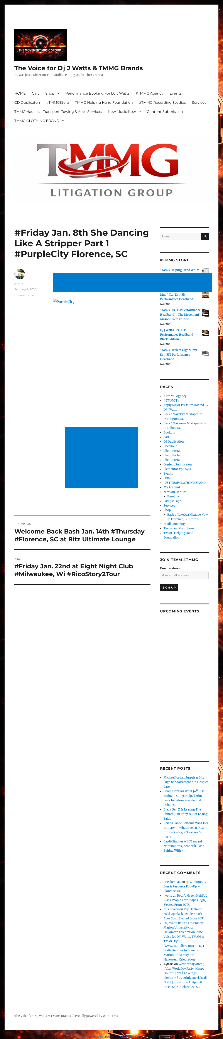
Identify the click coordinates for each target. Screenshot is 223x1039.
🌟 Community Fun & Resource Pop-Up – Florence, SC (185, 886)
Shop (49, 93)
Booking (169, 432)
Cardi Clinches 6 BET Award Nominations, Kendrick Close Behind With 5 (184, 846)
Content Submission (165, 112)
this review (171, 909)
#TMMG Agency (149, 93)
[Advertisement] (133, 283)
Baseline (173, 496)
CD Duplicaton (27, 102)
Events (175, 93)
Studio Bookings (175, 524)
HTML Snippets (93, 1036)
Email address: (170, 568)
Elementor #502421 (177, 469)
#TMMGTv (171, 400)
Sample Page (172, 501)
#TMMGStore (57, 102)
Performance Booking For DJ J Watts (97, 93)
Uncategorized (24, 295)
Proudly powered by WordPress (96, 1016)
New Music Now (122, 112)
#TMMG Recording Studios (162, 102)
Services (199, 102)
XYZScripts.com (129, 1036)
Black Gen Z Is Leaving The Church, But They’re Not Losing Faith (186, 814)
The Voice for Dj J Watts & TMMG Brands (78, 68)
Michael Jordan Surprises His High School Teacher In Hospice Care (186, 782)
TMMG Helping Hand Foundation (104, 102)
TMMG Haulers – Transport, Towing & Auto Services (58, 112)
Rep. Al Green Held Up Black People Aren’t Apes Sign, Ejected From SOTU (185, 900)
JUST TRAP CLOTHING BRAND (185, 483)
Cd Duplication (174, 442)
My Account (172, 487)
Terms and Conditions (179, 528)
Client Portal (172, 451)
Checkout (170, 446)
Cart (35, 93)
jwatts (18, 283)
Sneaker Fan (172, 882)
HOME (20, 93)
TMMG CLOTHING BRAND (36, 121)
